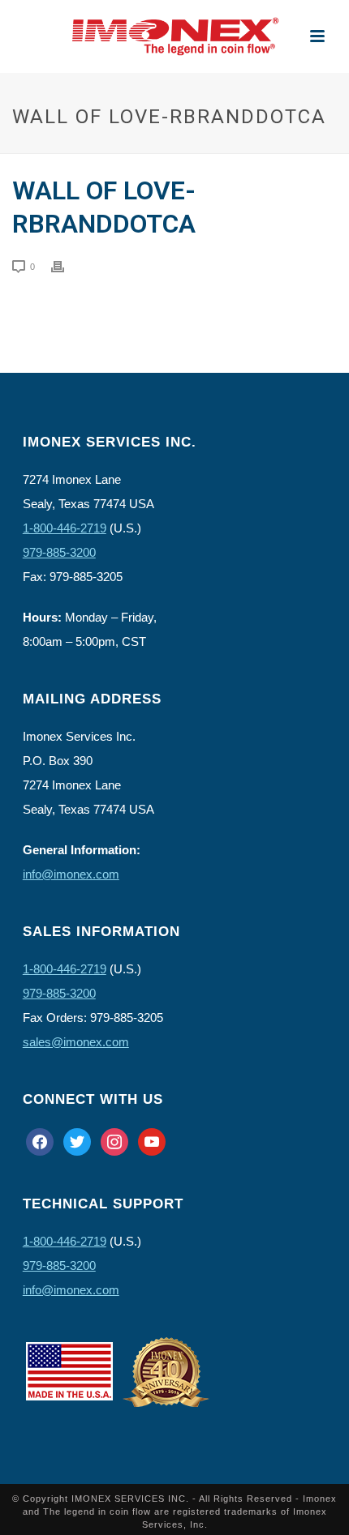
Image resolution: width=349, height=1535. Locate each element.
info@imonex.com (71, 874)
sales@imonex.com (76, 1042)
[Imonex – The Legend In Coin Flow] (174, 36)
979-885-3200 (59, 552)
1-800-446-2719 (64, 528)
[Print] (65, 266)
